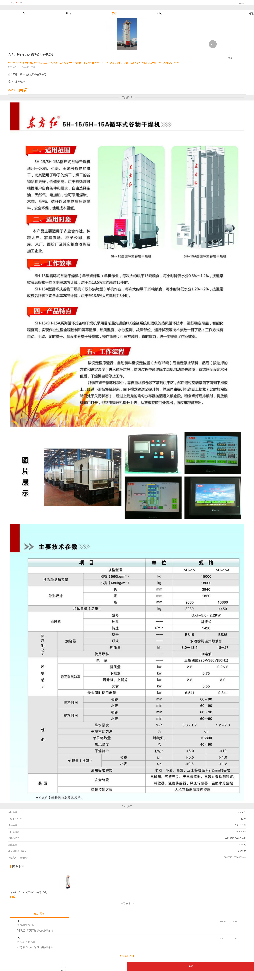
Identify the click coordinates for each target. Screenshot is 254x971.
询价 (190, 966)
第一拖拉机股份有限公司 (33, 74)
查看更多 (126, 903)
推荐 (160, 13)
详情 (68, 13)
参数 (114, 13)
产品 (22, 13)
